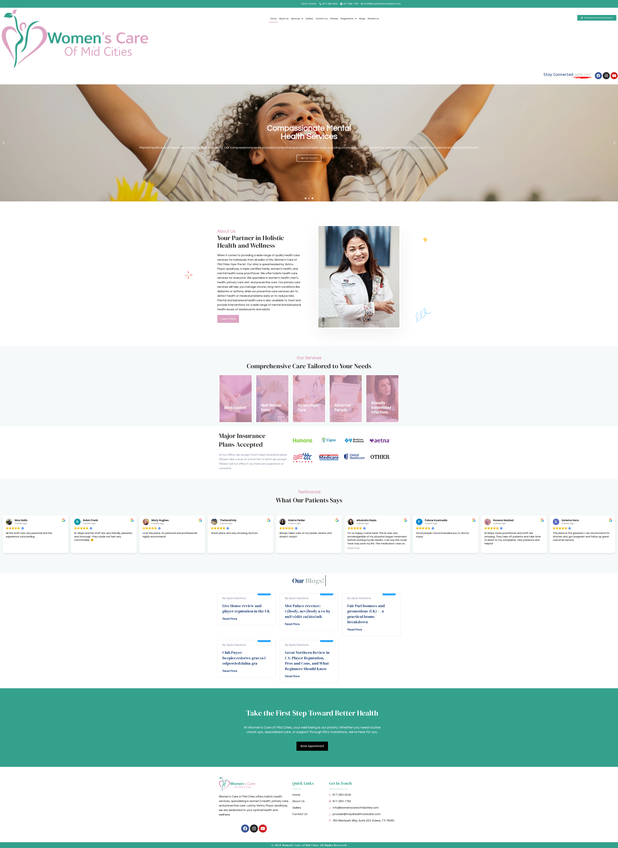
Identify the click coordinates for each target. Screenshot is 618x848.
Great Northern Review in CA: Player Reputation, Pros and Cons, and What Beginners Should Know (307, 660)
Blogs (362, 19)
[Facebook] (598, 75)
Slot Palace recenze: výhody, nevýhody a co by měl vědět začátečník (307, 611)
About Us (283, 19)
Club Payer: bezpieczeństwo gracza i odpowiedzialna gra (243, 658)
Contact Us (322, 19)
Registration (347, 19)
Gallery (309, 19)
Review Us (373, 19)
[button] (4, 143)
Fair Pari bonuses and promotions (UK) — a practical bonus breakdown (366, 614)
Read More (229, 618)
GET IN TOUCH (309, 158)
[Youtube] (614, 75)
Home (273, 19)
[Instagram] (606, 75)
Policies (334, 19)
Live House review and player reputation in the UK (246, 608)
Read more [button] (354, 548)
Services (295, 19)
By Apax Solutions (234, 598)
